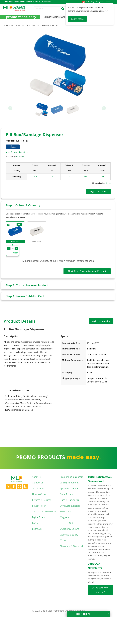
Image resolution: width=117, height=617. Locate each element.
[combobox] (50, 9)
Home (6, 25)
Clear (15, 252)
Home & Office (67, 523)
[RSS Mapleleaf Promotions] (25, 486)
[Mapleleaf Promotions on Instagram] (19, 486)
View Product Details (16, 152)
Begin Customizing (101, 321)
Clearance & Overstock (71, 546)
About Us (37, 476)
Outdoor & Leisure (69, 528)
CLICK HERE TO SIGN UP (100, 590)
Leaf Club (37, 528)
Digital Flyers (38, 517)
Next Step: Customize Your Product (87, 271)
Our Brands (38, 488)
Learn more (77, 18)
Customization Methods (44, 511)
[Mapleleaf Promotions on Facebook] (13, 486)
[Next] (104, 108)
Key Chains (65, 511)
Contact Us (109, 2)
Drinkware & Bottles (70, 505)
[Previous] (10, 108)
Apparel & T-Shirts (69, 488)
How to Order (39, 494)
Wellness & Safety (69, 534)
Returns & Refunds (41, 500)
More (63, 540)
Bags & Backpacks (69, 500)
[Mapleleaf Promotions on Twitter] (8, 486)
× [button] (111, 6)
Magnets (64, 517)
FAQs (35, 523)
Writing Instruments (70, 482)
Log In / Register (97, 2)
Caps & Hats (66, 494)
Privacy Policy (39, 505)
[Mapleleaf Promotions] (14, 8)
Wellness (15, 25)
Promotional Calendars (71, 476)
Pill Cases (26, 25)
